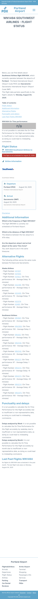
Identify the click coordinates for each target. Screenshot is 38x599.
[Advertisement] (19, 50)
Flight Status (7, 106)
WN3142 (18, 351)
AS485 (17, 304)
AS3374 (18, 301)
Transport (23, 580)
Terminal (22, 569)
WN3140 (18, 343)
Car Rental (6, 583)
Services (22, 578)
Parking (5, 580)
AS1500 (18, 274)
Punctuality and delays (10, 114)
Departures (6, 572)
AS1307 (18, 271)
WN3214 (18, 384)
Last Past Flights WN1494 (12, 117)
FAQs (21, 583)
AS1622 (18, 277)
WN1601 (18, 318)
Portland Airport (20, 9)
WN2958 (18, 326)
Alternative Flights (9, 111)
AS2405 (18, 293)
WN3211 (18, 360)
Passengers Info (25, 575)
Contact (29, 592)
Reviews (5, 586)
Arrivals (5, 569)
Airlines (5, 578)
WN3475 (18, 393)
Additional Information (10, 108)
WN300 (18, 335)
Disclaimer (23, 592)
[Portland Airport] (5, 9)
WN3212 (18, 368)
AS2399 (18, 285)
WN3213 (18, 376)
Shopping (22, 572)
